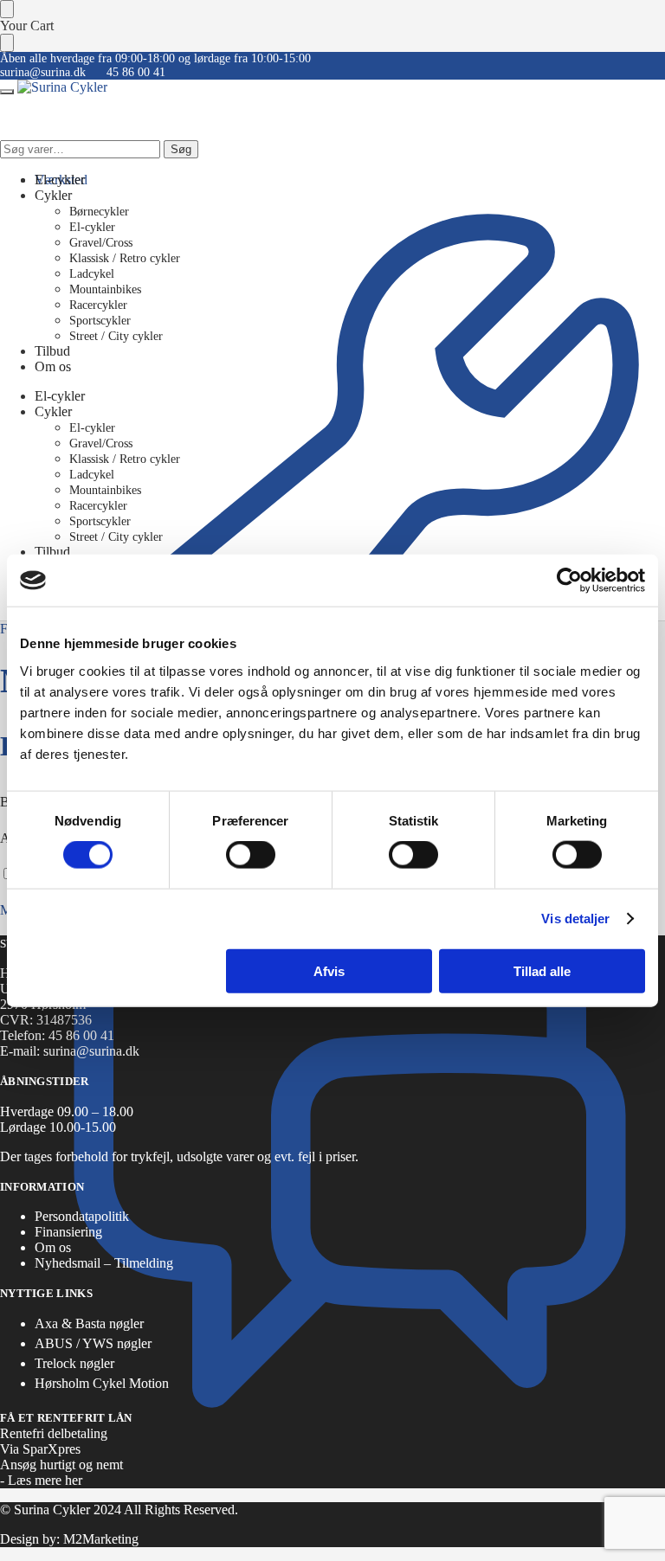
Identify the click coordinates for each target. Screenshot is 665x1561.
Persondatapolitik (82, 1216)
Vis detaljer (575, 918)
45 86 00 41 (136, 72)
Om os (53, 1247)
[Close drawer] (7, 43)
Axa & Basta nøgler (89, 1323)
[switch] (250, 855)
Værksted (61, 179)
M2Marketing (101, 1539)
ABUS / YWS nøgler (93, 1343)
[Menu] (7, 91)
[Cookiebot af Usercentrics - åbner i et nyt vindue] (569, 581)
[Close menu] (7, 9)
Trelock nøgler (74, 1363)
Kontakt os (64, 828)
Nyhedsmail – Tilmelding (104, 1263)
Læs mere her (45, 1480)
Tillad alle (542, 970)
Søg (181, 149)
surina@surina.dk (43, 72)
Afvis (329, 970)
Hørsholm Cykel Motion (102, 1383)
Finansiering (68, 1231)
